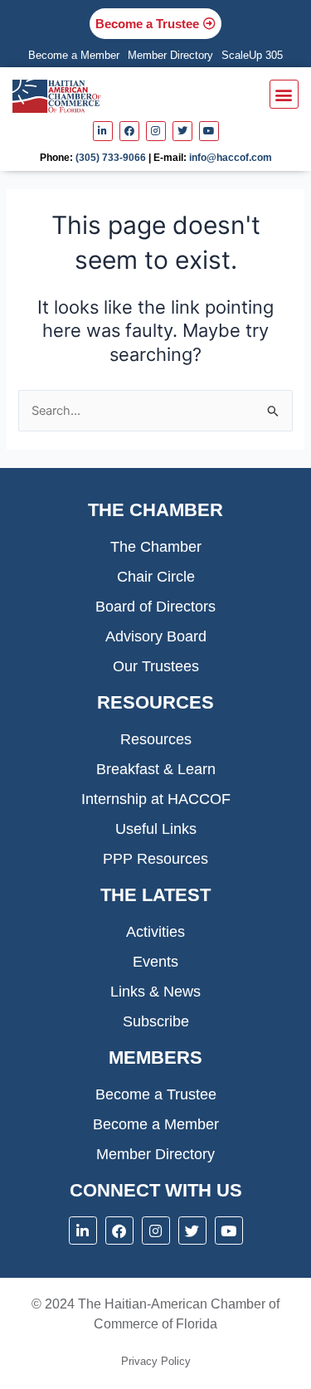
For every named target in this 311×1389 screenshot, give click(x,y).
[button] (284, 94)
